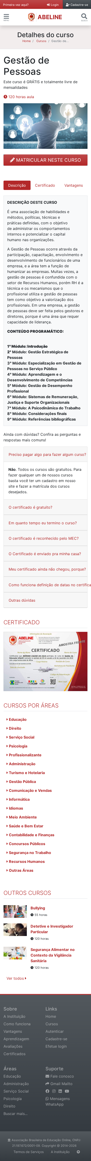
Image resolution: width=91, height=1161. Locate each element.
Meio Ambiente (22, 817)
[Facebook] (48, 1091)
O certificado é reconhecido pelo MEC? (44, 538)
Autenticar (55, 1031)
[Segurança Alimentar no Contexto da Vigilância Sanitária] (17, 958)
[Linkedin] (61, 1091)
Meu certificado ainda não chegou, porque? (47, 569)
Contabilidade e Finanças (31, 834)
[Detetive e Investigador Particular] (17, 932)
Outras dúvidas (22, 600)
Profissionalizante (25, 755)
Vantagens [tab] (73, 185)
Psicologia (17, 746)
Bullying (38, 908)
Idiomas (15, 808)
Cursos (41, 41)
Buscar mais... (16, 1113)
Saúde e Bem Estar (25, 826)
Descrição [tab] (17, 185)
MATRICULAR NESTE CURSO (48, 160)
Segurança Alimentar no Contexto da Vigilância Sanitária (53, 955)
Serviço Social (21, 737)
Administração (21, 763)
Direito (14, 728)
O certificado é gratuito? (30, 507)
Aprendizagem (16, 1038)
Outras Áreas (20, 870)
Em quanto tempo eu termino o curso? (43, 523)
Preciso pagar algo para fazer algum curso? (47, 454)
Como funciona (17, 1024)
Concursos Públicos (26, 843)
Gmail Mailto (61, 1083)
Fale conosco (61, 1076)
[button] (6, 16)
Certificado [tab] (45, 185)
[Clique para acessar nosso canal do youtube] (67, 1091)
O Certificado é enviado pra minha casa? (45, 553)
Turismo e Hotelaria (26, 772)
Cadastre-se (56, 1038)
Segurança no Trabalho (29, 852)
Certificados (14, 1053)
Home (26, 41)
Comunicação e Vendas (30, 790)
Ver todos (16, 978)
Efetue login (56, 1046)
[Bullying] (17, 911)
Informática (19, 799)
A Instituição (14, 1016)
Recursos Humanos (26, 861)
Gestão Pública (22, 781)
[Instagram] (54, 1091)
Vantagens (13, 1031)
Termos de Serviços (29, 1152)
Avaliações (13, 1046)
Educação (17, 719)
